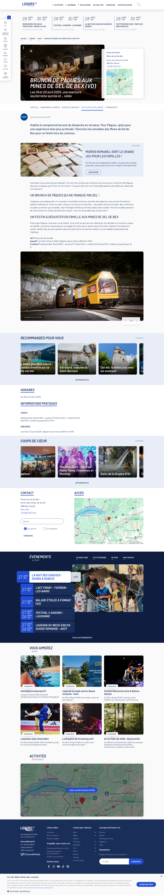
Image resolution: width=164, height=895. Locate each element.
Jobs (101, 845)
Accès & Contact (71, 107)
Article (34, 107)
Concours (110, 5)
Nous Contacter (52, 835)
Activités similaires (92, 107)
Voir (75, 577)
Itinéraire (28, 536)
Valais (75, 835)
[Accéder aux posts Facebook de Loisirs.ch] (49, 866)
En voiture (31, 528)
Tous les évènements (82, 637)
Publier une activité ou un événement (54, 852)
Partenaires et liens (106, 839)
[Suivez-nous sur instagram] (54, 866)
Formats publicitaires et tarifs (58, 848)
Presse (101, 835)
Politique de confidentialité (44, 888)
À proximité (111, 107)
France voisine (78, 860)
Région (32, 38)
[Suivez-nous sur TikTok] (63, 866)
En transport (52, 528)
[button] (70, 891)
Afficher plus (82, 380)
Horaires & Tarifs (50, 107)
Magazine (102, 842)
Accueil (23, 38)
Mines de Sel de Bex (61, 186)
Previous (126, 321)
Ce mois (114, 557)
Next (137, 321)
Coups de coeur (125, 5)
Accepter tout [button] (146, 884)
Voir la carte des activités (82, 790)
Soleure (76, 854)
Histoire (102, 832)
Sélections (85, 5)
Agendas (72, 5)
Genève (75, 839)
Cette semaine (99, 557)
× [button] (161, 876)
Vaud (39, 38)
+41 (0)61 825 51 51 (113, 66)
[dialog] (82, 884)
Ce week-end (82, 557)
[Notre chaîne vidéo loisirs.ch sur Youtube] (58, 866)
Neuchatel (76, 845)
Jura (74, 848)
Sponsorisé (136, 146)
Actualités (98, 5)
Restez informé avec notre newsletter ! (113, 854)
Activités (58, 5)
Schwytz (76, 857)
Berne (75, 851)
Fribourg (76, 842)
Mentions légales (53, 839)
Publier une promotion (55, 857)
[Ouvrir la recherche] (139, 4)
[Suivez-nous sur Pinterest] (68, 866)
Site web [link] (25, 509)
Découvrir (93, 172)
